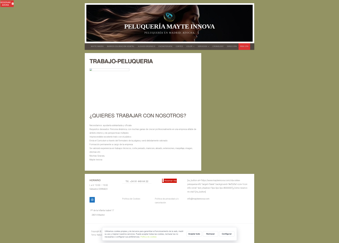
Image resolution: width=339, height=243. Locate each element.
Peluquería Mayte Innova (169, 26)
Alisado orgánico (146, 46)
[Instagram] (92, 200)
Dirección (232, 46)
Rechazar (210, 234)
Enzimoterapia (165, 46)
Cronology (218, 46)
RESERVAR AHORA (5, 3)
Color (189, 46)
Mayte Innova (97, 46)
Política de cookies (148, 237)
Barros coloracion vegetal (121, 46)
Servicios (202, 46)
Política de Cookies (131, 199)
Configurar (227, 234)
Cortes (179, 46)
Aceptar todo (194, 234)
